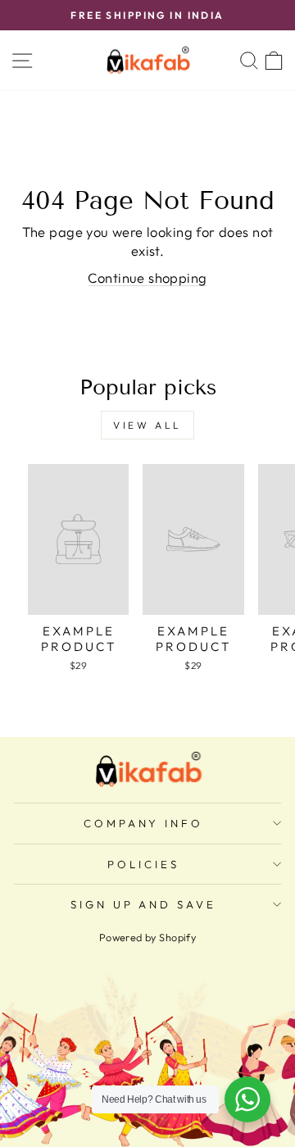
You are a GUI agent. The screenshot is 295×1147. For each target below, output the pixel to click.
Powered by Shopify (147, 937)
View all (147, 425)
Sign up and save (143, 904)
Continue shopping (147, 277)
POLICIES (143, 864)
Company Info (144, 823)
